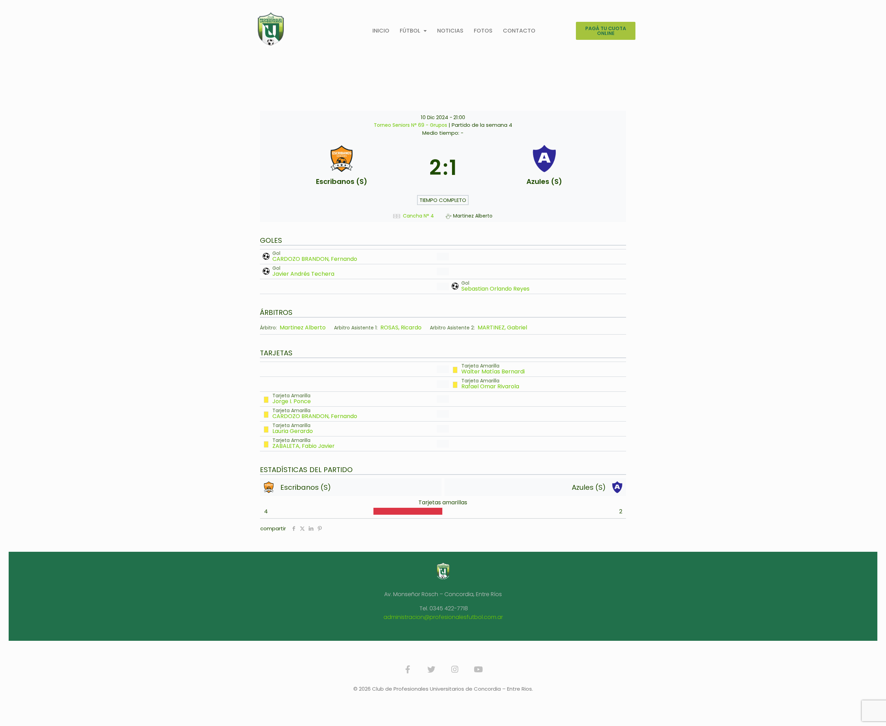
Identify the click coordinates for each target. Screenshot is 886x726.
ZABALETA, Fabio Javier (303, 446)
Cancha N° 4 (418, 216)
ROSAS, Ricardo (401, 327)
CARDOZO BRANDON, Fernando (314, 259)
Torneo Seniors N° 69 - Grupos (411, 125)
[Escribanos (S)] (342, 168)
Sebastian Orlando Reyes (495, 289)
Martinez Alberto (303, 327)
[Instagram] (455, 670)
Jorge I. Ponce (291, 401)
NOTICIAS (450, 31)
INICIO (380, 31)
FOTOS (483, 31)
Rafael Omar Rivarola (490, 386)
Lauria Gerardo (292, 431)
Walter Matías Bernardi (493, 371)
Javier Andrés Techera (303, 274)
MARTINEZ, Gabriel (502, 327)
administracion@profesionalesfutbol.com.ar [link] (443, 617)
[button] (413, 31)
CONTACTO (519, 31)
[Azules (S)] (544, 168)
